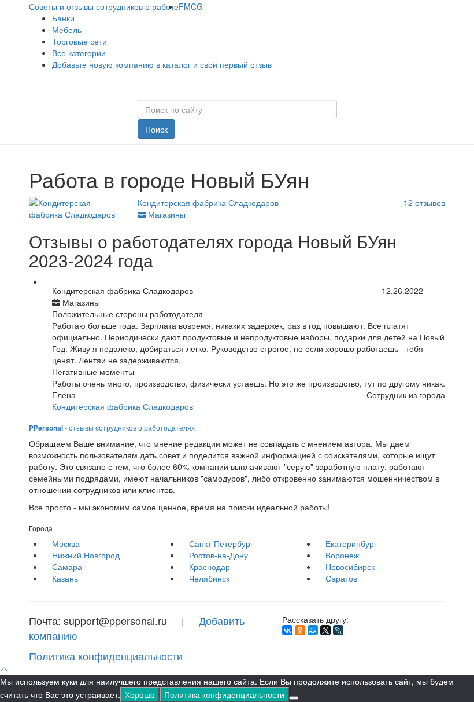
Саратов (341, 578)
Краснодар (209, 566)
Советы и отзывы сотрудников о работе (104, 6)
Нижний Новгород (86, 555)
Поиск (156, 129)
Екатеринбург (351, 543)
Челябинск (209, 578)
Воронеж (342, 555)
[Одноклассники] (300, 630)
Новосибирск (350, 566)
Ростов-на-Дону (218, 555)
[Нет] (293, 698)
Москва (66, 543)
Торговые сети (79, 41)
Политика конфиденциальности (106, 655)
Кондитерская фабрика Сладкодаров (122, 406)
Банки (63, 18)
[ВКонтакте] (287, 630)
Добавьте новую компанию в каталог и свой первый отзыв (162, 64)
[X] (325, 630)
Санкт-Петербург (221, 543)
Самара (67, 566)
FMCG (191, 6)
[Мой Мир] (313, 630)
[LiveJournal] (338, 630)
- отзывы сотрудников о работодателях (112, 427)
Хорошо (140, 694)
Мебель (67, 29)
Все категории (79, 52)
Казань (65, 578)
